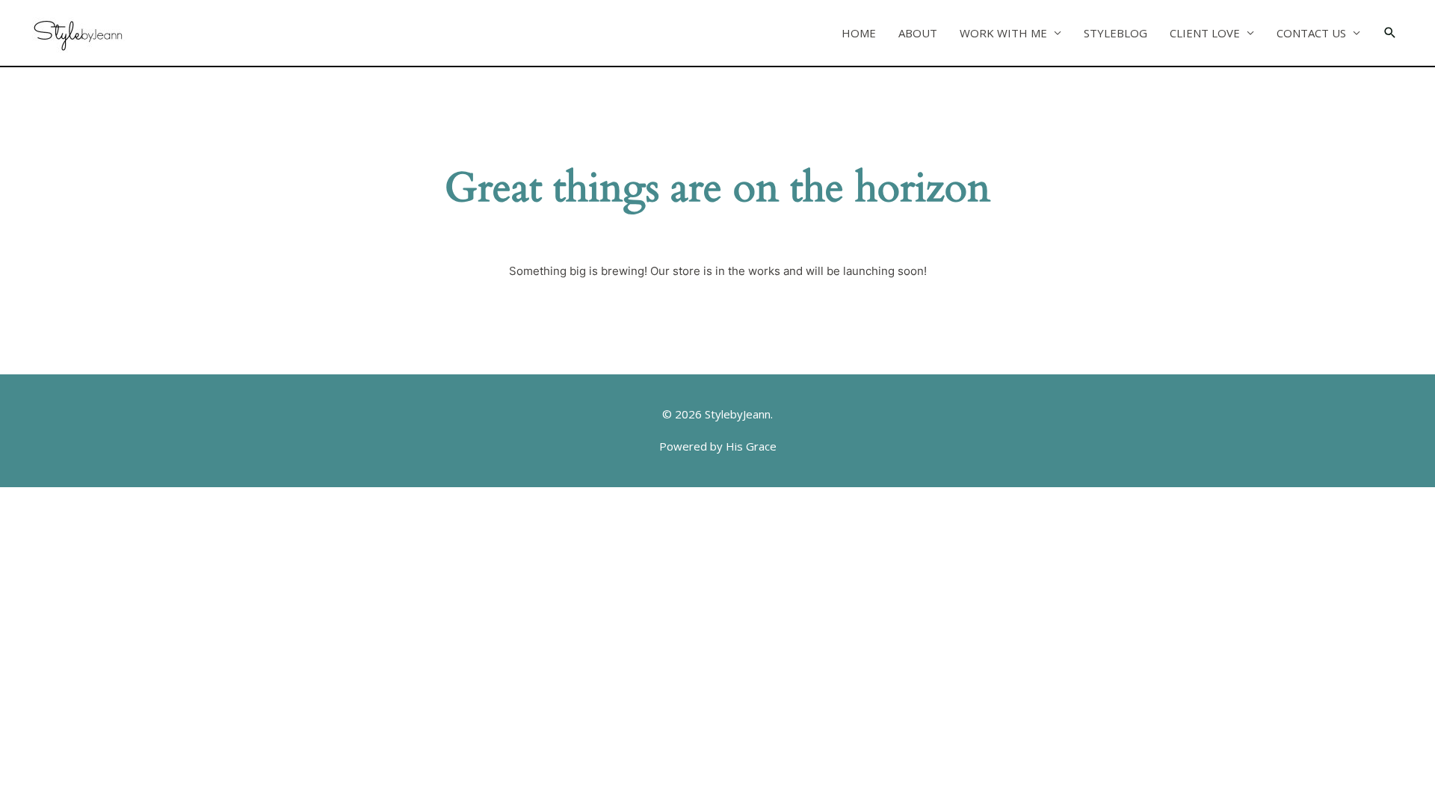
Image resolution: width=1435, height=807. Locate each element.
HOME (859, 32)
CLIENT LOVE (1205, 32)
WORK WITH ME (1003, 32)
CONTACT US (1311, 32)
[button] (1390, 32)
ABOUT (917, 32)
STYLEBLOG (1115, 32)
